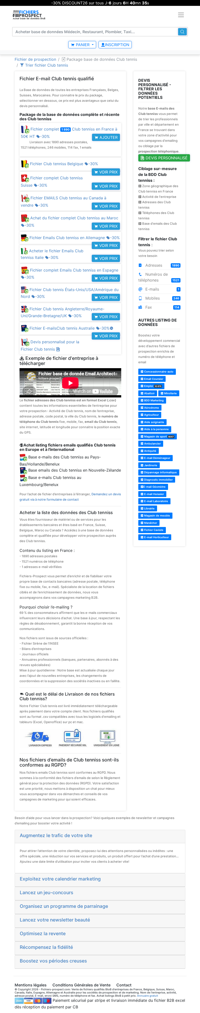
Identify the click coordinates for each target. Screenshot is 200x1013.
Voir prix (108, 172)
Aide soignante (153, 422)
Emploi (152, 386)
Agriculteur (151, 414)
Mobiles (162, 298)
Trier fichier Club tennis (46, 65)
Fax (162, 307)
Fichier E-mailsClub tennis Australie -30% (70, 328)
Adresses (162, 265)
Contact (123, 985)
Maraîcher (150, 523)
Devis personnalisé (166, 157)
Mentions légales (31, 985)
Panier (83, 44)
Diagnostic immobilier (158, 479)
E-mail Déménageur (156, 458)
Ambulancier (152, 443)
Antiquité (149, 451)
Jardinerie (150, 465)
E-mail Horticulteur (156, 537)
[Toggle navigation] (181, 15)
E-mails (162, 289)
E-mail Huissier (153, 494)
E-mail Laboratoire (155, 501)
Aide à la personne (156, 429)
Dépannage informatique (160, 472)
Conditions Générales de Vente (81, 985)
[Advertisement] (159, 575)
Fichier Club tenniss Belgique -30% (63, 163)
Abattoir (149, 393)
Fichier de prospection (35, 59)
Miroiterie (170, 393)
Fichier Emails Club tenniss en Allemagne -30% (74, 237)
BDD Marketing (153, 400)
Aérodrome (151, 407)
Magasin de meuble (156, 515)
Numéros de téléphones (159, 277)
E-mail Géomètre (154, 486)
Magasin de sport (158, 436)
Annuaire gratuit (147, 995)
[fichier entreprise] (29, 15)
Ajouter (108, 137)
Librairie (149, 508)
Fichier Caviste (153, 530)
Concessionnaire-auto (158, 371)
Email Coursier (153, 379)
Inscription (117, 44)
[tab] (100, 836)
